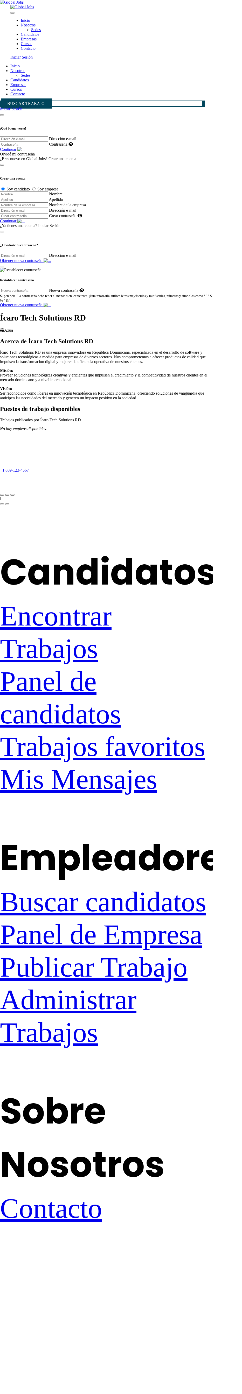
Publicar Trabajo (94, 967)
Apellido (56, 199)
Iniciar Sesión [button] (21, 57)
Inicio (25, 20)
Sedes (36, 29)
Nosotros (28, 25)
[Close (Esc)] (2, 495)
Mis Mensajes (78, 779)
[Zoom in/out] (12, 495)
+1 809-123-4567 (15, 470)
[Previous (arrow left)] (2, 504)
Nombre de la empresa (67, 205)
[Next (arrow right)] (7, 504)
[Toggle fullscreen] (7, 495)
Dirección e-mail (62, 139)
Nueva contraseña (63, 290)
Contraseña (58, 144)
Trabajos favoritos (102, 746)
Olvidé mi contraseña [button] (17, 154)
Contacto (28, 48)
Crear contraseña (63, 216)
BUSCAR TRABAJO (26, 103)
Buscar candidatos (103, 902)
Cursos (26, 43)
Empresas (29, 39)
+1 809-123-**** (49, 470)
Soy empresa (47, 189)
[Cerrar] (2, 115)
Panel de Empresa (101, 934)
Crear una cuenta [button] (62, 159)
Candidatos (30, 34)
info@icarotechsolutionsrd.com (25, 479)
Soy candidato (18, 189)
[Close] (12, 13)
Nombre (56, 194)
